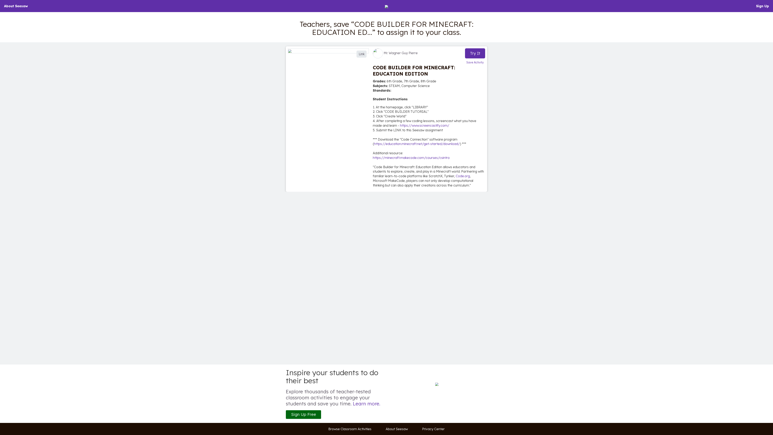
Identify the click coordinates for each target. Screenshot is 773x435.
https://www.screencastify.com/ (424, 125)
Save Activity (475, 62)
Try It (475, 53)
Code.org (463, 176)
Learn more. (366, 404)
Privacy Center (433, 429)
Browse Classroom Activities (349, 429)
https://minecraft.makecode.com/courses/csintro (411, 158)
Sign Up (762, 6)
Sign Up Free (303, 414)
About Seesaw (16, 6)
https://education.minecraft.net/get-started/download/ (417, 144)
